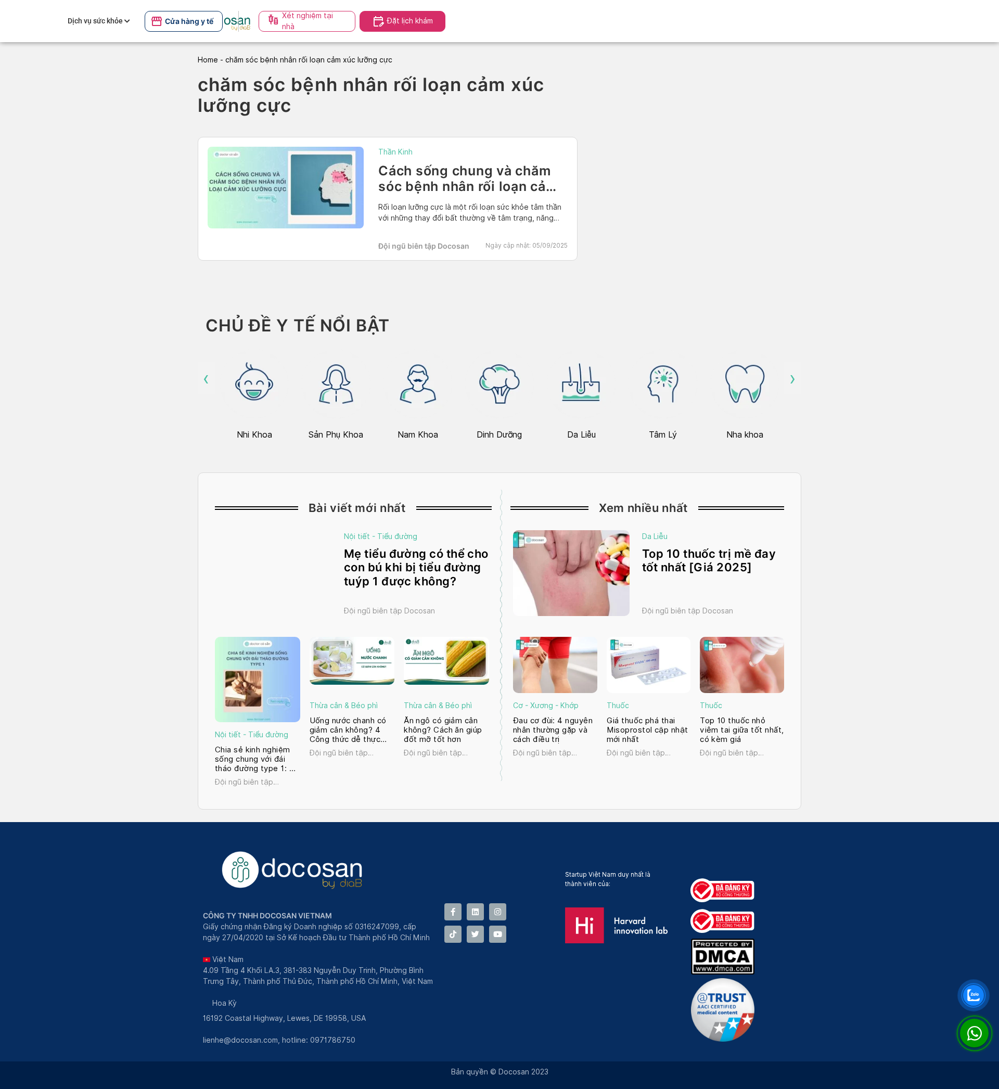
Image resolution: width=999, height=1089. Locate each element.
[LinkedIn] (475, 911)
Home (208, 60)
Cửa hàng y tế (189, 21)
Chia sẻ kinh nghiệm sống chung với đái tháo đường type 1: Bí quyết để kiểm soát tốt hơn (255, 759)
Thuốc (618, 705)
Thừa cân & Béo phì (344, 705)
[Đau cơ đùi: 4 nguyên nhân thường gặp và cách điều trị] (555, 665)
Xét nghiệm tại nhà (307, 21)
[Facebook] (453, 911)
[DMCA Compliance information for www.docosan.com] (725, 972)
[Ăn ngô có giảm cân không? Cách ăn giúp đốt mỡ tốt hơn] (446, 661)
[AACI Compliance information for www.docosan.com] (725, 1039)
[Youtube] (497, 934)
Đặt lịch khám (410, 21)
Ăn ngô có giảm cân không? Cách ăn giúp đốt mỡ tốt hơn (443, 730)
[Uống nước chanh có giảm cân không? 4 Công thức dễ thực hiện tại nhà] (352, 661)
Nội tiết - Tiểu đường (380, 536)
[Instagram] (497, 911)
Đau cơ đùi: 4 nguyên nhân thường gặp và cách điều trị (553, 730)
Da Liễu (655, 536)
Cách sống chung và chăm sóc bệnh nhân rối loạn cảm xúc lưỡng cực (468, 186)
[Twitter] (475, 934)
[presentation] (206, 378)
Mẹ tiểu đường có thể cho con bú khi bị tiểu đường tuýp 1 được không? (416, 567)
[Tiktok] (453, 934)
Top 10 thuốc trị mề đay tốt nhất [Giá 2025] (709, 560)
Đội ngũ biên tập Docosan (423, 245)
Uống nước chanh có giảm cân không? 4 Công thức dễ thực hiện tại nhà (348, 730)
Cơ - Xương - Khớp (546, 705)
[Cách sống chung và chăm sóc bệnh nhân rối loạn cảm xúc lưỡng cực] (286, 187)
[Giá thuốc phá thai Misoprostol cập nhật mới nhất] (649, 665)
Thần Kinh (395, 152)
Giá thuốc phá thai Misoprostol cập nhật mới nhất (647, 730)
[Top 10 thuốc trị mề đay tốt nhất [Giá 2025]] (571, 573)
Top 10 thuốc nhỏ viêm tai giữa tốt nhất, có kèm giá (742, 730)
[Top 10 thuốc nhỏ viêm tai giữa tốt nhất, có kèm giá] (742, 665)
